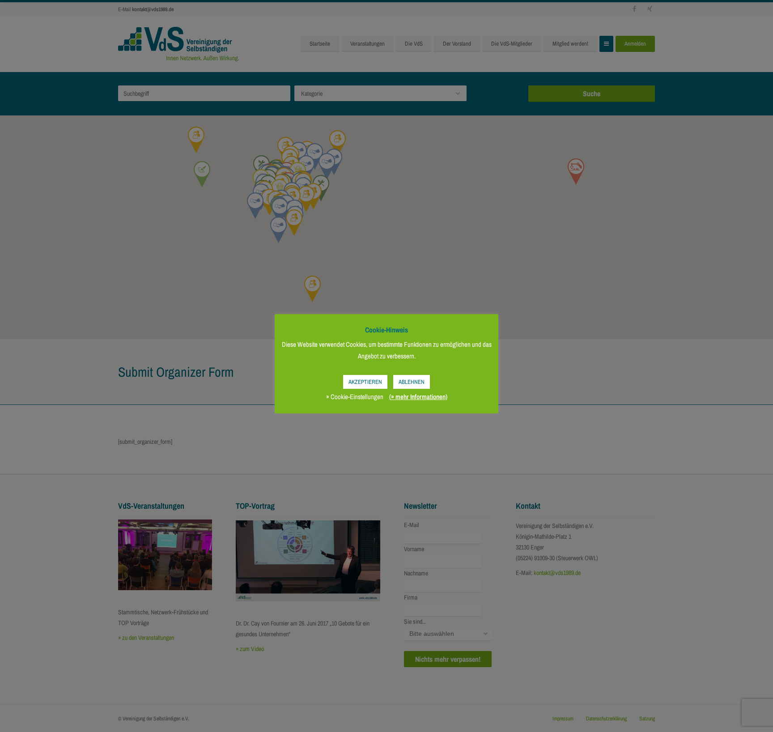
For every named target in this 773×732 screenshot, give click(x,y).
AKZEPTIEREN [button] (365, 382)
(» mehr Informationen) (418, 396)
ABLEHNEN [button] (412, 382)
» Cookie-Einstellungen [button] (354, 396)
